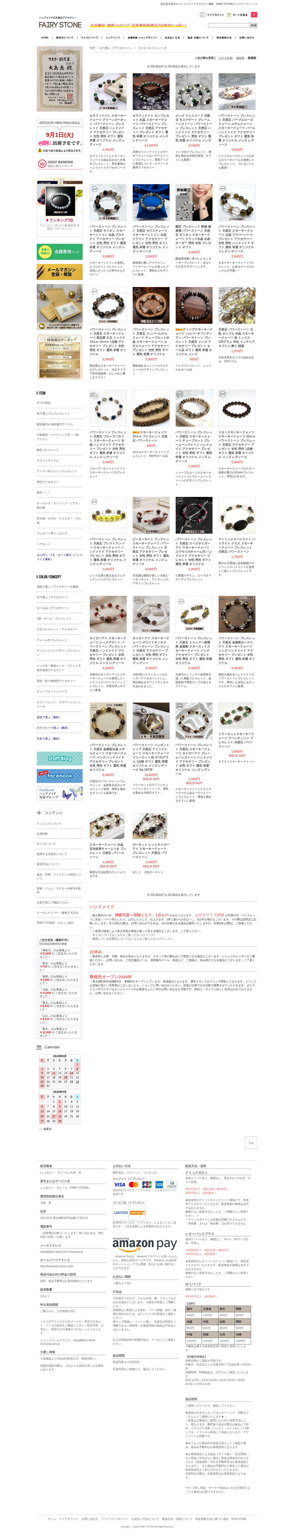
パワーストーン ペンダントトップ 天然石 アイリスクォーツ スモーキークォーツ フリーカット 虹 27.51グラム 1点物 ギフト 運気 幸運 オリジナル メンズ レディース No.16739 (151, 757)
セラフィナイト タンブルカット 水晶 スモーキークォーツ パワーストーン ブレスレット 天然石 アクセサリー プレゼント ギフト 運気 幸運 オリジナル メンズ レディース (151, 128)
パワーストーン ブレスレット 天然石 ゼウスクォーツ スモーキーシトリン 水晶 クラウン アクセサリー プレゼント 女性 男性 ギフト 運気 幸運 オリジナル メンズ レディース (151, 239)
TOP (92, 48)
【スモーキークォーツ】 (152, 48)
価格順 (240, 58)
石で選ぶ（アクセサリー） (116, 48)
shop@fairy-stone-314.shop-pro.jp (61, 1251)
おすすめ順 (226, 58)
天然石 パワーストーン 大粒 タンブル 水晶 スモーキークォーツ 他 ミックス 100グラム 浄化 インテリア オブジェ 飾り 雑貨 (236, 338)
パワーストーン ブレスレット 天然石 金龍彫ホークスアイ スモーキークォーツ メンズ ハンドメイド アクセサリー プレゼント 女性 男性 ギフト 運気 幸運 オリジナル (236, 650)
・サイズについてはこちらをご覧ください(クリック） (123, 935)
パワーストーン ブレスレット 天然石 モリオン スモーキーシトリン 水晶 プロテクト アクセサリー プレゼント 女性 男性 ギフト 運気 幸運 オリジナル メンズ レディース (108, 239)
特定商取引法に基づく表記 (212, 1519)
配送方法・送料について (177, 1519)
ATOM (242, 1519)
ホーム (52, 1519)
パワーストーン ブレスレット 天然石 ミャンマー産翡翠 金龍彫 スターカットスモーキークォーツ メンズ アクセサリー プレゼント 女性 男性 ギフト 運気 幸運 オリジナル (193, 650)
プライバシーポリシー (115, 1519)
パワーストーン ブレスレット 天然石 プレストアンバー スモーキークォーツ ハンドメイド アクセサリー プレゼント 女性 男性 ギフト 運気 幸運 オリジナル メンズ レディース (108, 551)
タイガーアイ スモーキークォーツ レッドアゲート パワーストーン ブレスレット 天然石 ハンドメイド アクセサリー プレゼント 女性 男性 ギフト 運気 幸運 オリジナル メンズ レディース (108, 650)
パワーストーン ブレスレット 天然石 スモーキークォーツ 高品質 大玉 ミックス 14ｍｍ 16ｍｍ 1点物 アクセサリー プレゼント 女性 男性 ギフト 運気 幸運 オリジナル (108, 342)
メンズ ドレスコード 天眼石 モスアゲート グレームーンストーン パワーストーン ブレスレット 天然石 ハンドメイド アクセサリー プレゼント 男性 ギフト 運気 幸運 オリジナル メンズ (193, 128)
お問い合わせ (90, 1519)
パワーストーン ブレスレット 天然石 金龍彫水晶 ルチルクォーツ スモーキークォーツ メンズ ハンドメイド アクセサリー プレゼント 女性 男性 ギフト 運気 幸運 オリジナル (108, 757)
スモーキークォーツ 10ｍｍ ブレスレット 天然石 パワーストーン (150, 436)
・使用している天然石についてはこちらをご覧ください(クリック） (131, 938)
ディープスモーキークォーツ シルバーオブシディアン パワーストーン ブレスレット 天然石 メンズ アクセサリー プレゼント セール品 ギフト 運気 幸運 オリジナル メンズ (194, 342)
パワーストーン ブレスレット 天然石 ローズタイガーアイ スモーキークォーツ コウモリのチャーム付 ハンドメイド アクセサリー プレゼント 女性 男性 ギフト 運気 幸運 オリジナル (193, 551)
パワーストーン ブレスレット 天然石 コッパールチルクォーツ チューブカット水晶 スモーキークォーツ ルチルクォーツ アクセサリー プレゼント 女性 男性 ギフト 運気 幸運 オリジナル (151, 342)
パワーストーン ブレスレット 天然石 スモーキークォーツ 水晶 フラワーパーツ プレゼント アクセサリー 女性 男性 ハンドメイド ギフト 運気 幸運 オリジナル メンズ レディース (236, 239)
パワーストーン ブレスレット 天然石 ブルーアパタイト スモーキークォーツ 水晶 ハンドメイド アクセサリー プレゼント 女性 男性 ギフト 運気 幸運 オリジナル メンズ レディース (108, 444)
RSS (234, 1519)
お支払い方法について (145, 1519)
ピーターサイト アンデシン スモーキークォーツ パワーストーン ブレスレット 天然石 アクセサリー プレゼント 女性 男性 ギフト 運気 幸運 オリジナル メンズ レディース (151, 551)
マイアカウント (69, 1519)
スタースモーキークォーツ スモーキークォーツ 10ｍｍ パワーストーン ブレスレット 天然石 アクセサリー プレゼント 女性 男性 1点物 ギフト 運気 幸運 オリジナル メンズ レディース (236, 444)
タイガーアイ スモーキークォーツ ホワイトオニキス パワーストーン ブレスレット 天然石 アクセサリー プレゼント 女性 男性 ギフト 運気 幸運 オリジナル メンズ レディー (151, 650)
